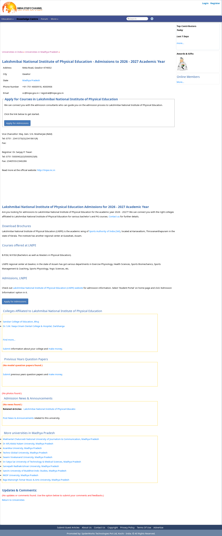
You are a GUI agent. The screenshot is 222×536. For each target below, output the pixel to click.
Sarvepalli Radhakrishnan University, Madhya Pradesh (31, 466)
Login (205, 3)
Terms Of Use (144, 527)
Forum (44, 18)
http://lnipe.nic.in (46, 170)
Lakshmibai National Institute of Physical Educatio (49, 408)
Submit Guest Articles (68, 527)
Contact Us (99, 527)
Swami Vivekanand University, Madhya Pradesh (27, 457)
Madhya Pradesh (31, 80)
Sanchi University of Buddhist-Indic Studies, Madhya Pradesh (34, 470)
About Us (87, 527)
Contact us (114, 216)
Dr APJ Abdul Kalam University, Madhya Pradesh (28, 443)
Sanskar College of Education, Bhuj (21, 321)
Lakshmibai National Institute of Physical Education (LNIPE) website (48, 287)
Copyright (113, 527)
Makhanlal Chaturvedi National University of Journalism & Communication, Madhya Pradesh (51, 439)
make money (55, 348)
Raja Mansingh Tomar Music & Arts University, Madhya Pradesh (36, 479)
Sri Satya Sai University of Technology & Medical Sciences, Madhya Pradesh (42, 461)
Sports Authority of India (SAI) (104, 231)
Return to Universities (13, 499)
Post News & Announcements (18, 417)
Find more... (9, 339)
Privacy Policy (127, 527)
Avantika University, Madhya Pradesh (22, 448)
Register (215, 3)
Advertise (158, 527)
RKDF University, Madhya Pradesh (20, 475)
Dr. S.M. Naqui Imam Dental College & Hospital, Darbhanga (33, 326)
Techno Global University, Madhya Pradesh (25, 452)
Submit (6, 348)
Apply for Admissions (17, 123)
